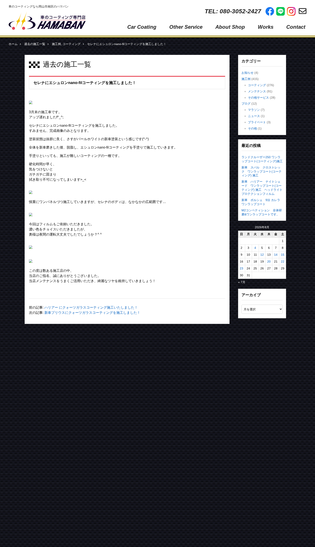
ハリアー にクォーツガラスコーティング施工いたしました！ (91, 307)
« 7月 (241, 282)
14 (276, 254)
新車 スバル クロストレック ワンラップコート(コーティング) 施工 (262, 171)
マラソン (254, 109)
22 (282, 261)
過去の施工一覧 (34, 44)
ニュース (254, 116)
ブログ (246, 103)
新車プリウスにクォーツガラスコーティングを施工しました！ (92, 312)
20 (269, 261)
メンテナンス (257, 91)
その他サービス (258, 97)
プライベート (257, 122)
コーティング (72, 44)
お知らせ (248, 72)
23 (241, 268)
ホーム (13, 44)
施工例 (56, 44)
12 (262, 254)
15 (282, 254)
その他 (252, 128)
